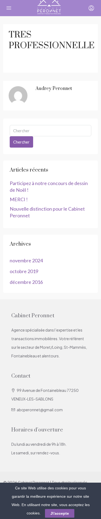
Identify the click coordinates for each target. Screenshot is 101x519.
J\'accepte (59, 513)
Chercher (21, 142)
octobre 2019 (24, 271)
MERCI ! (19, 199)
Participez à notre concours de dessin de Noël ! (49, 186)
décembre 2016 (26, 282)
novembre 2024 (26, 260)
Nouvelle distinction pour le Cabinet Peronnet (47, 212)
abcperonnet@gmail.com (40, 409)
